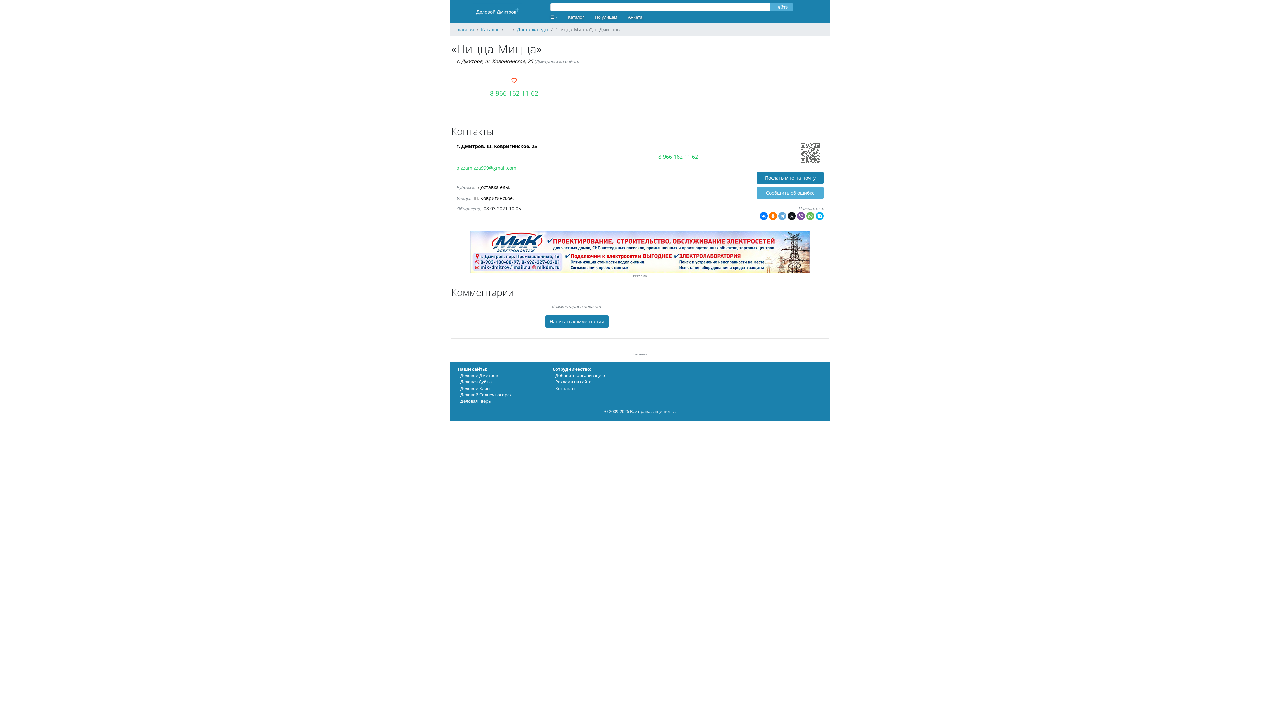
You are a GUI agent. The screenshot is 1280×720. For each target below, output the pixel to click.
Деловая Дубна (476, 382)
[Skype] (820, 216)
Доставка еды (493, 187)
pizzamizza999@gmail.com (486, 168)
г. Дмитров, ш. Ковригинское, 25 (495, 61)
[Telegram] (782, 216)
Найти (781, 7)
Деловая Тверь (475, 401)
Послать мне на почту (790, 178)
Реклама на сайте (573, 382)
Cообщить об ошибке (790, 193)
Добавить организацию (580, 375)
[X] (792, 216)
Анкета (635, 17)
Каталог (576, 17)
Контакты (565, 388)
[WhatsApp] (810, 216)
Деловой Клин (475, 388)
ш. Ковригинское (493, 198)
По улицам (606, 17)
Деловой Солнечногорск (486, 395)
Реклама (640, 276)
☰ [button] (552, 17)
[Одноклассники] (773, 216)
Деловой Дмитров (479, 375)
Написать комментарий (577, 321)
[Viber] (801, 216)
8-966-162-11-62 (514, 93)
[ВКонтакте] (764, 216)
